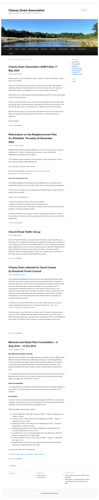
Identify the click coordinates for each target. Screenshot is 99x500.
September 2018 (77, 70)
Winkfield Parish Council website (39, 171)
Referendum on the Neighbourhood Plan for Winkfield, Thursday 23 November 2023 (33, 138)
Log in (74, 81)
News (16, 49)
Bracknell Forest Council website (20, 173)
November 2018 (77, 68)
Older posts (12, 465)
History (23, 49)
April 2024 (75, 62)
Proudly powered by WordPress (49, 493)
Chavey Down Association (27, 10)
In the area (44, 49)
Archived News (18, 125)
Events (11, 53)
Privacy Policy (82, 49)
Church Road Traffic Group (25, 232)
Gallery (73, 49)
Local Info (53, 49)
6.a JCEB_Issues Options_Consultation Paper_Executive (27, 454)
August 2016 (76, 72)
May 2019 (75, 66)
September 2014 (77, 74)
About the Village (33, 49)
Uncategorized (41, 477)
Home (10, 49)
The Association (63, 49)
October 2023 (76, 64)
